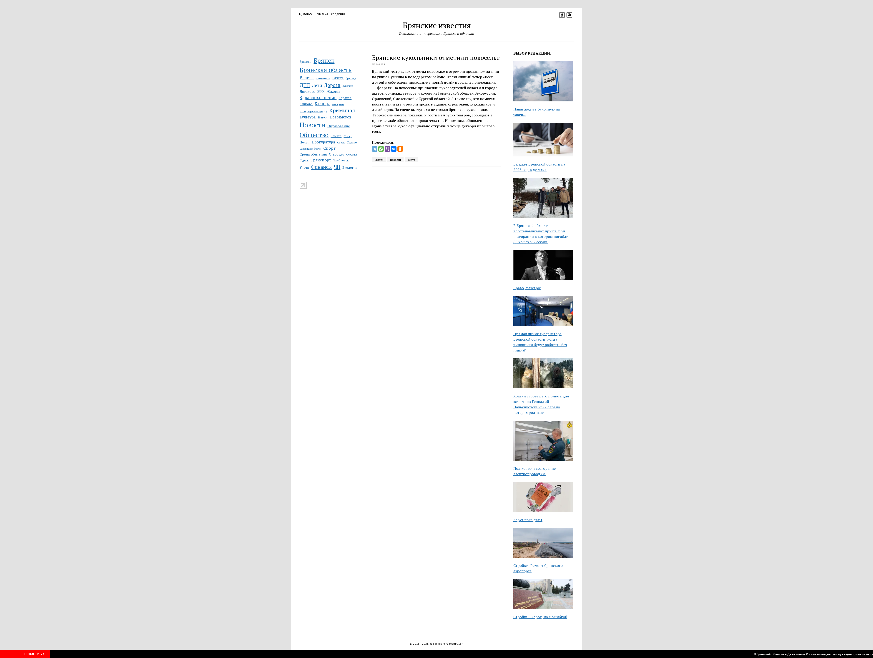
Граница (351, 78)
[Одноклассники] (400, 149)
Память (336, 136)
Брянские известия (437, 25)
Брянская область (325, 70)
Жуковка (333, 91)
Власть (307, 78)
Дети (317, 85)
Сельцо (352, 142)
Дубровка (347, 86)
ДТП (305, 85)
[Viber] (387, 149)
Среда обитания (313, 154)
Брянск (324, 60)
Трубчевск (341, 160)
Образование (338, 126)
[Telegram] (374, 149)
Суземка (351, 154)
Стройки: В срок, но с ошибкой (540, 616)
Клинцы (322, 103)
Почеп (305, 142)
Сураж (304, 160)
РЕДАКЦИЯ (338, 14)
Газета (338, 77)
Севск (341, 142)
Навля (323, 117)
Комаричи (338, 104)
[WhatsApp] (381, 149)
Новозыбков (340, 117)
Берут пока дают (527, 519)
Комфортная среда (313, 111)
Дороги (332, 85)
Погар (347, 136)
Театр (411, 159)
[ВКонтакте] (393, 149)
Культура (308, 117)
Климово (306, 104)
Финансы (321, 167)
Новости (312, 125)
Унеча (304, 167)
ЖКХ (320, 92)
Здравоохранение (318, 97)
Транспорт (321, 160)
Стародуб (336, 154)
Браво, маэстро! (527, 287)
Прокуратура (323, 142)
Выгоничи (323, 78)
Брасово (305, 62)
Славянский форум (310, 148)
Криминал (342, 110)
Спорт (329, 148)
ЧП (337, 166)
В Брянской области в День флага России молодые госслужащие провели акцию (798, 654)
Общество (314, 135)
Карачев (345, 98)
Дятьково (307, 91)
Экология (349, 167)
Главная (323, 14)
